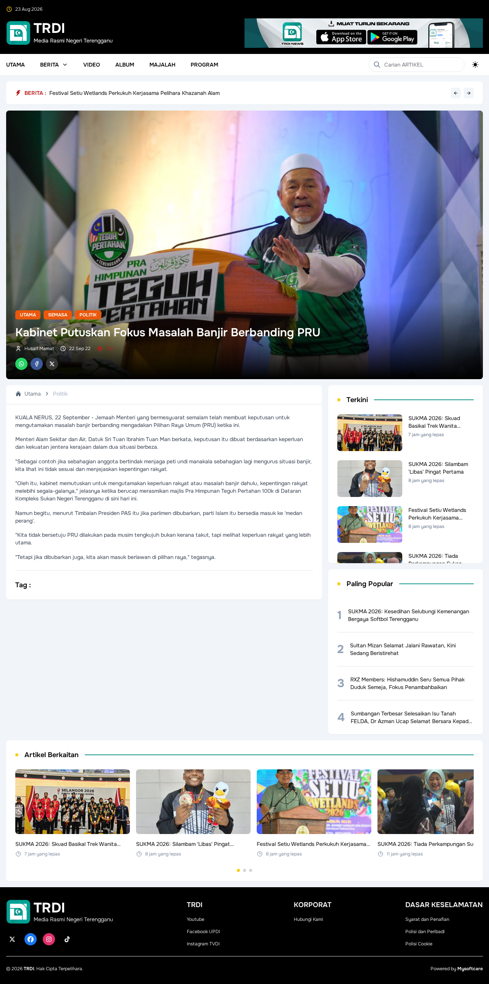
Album (124, 64)
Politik (88, 315)
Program (204, 64)
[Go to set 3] (250, 870)
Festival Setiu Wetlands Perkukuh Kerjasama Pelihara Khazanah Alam (134, 94)
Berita (49, 64)
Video (91, 64)
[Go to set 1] (238, 870)
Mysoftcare (470, 969)
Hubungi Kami (308, 919)
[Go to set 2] (244, 870)
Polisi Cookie (418, 944)
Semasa (57, 315)
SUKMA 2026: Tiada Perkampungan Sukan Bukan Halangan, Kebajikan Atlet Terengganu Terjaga (168, 89)
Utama (15, 64)
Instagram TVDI (203, 944)
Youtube (195, 919)
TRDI (29, 969)
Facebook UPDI (203, 932)
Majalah (162, 64)
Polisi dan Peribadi (425, 932)
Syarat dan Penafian (427, 919)
